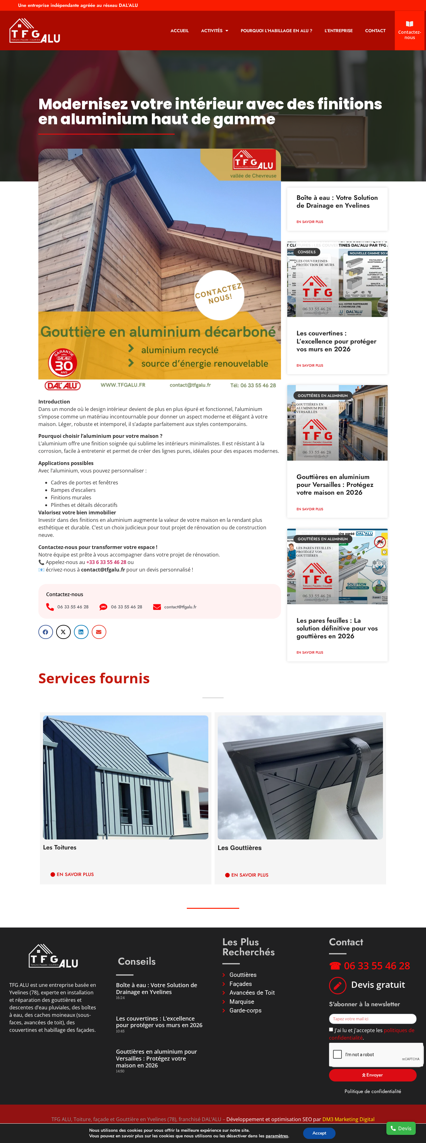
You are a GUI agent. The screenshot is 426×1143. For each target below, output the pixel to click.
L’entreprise (339, 30)
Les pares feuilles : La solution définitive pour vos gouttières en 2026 (337, 628)
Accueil (180, 30)
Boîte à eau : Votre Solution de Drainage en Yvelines (337, 201)
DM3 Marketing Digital (348, 1119)
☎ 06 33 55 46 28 (369, 965)
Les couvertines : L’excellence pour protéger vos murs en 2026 (336, 341)
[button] (45, 632)
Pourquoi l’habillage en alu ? (276, 30)
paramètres (277, 1136)
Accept (319, 1133)
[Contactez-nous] (410, 24)
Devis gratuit (378, 984)
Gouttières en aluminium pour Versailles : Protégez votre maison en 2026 (335, 484)
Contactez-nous (409, 34)
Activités (211, 30)
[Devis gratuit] (337, 985)
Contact (375, 30)
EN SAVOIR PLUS (310, 221)
